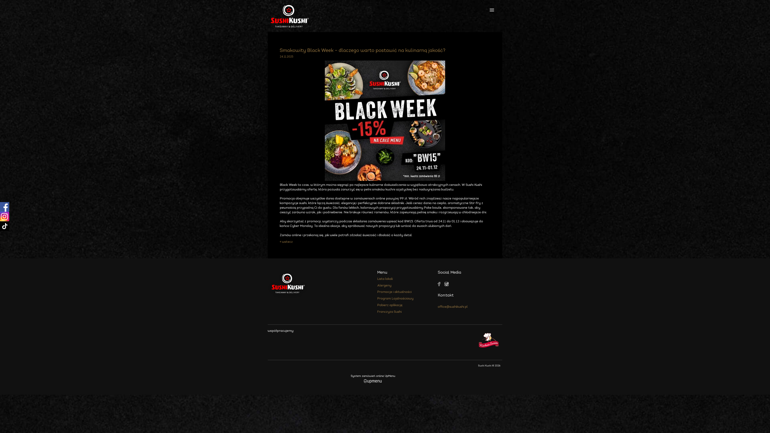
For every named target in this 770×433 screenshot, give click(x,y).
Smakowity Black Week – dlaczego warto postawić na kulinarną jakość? (362, 50)
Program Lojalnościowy (395, 298)
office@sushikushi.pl (453, 307)
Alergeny (384, 285)
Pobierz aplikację (389, 305)
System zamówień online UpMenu (373, 376)
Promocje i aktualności (394, 292)
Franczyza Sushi (389, 312)
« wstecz (286, 242)
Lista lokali (385, 279)
